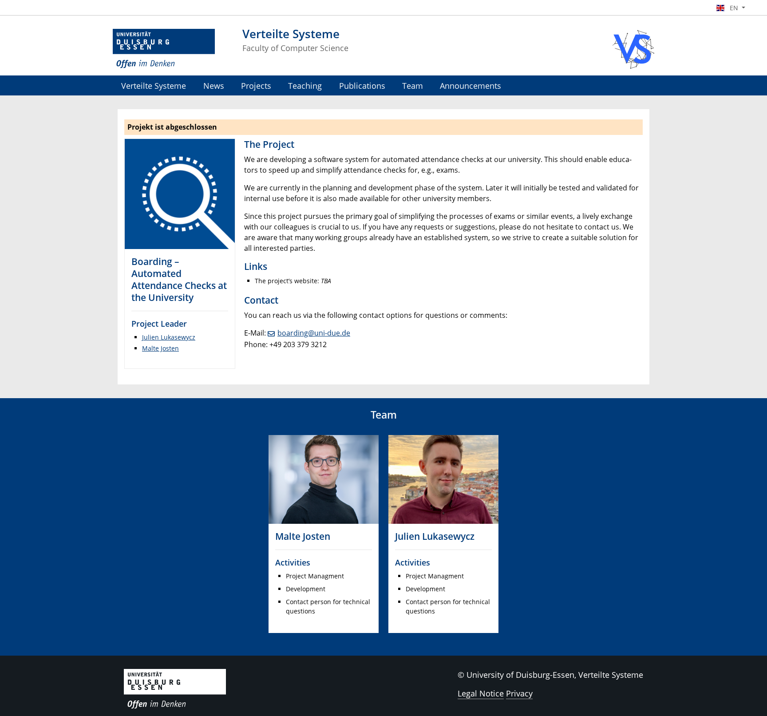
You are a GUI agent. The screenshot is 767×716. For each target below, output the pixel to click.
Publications (362, 85)
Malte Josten (160, 348)
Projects (256, 85)
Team (412, 85)
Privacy (519, 693)
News (213, 85)
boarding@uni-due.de (313, 333)
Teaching (305, 85)
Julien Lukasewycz (168, 337)
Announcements (470, 85)
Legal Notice (481, 693)
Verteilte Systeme (153, 85)
